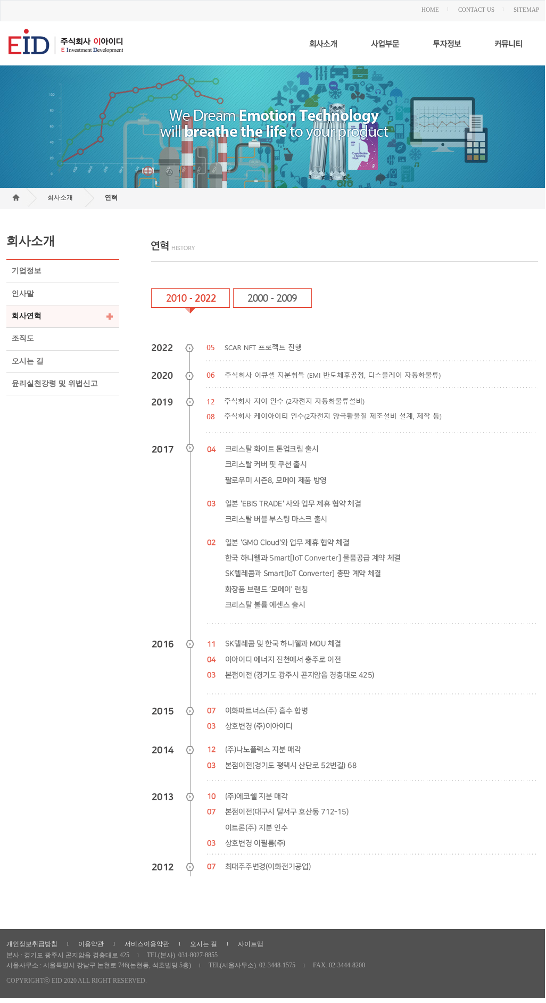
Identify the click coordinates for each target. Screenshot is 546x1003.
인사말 (23, 293)
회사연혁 (27, 316)
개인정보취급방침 (31, 944)
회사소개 (60, 197)
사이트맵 (250, 944)
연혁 (111, 197)
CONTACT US (476, 9)
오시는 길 (28, 361)
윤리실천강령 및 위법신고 (55, 383)
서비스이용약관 (147, 944)
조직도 (23, 339)
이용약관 (91, 944)
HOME (430, 9)
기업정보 (27, 271)
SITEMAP (526, 9)
